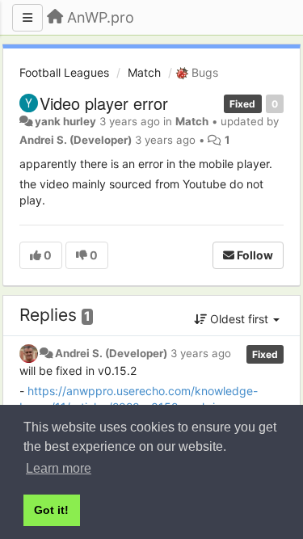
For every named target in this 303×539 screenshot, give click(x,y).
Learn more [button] (58, 468)
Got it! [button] (51, 509)
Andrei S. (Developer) (75, 139)
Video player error (104, 103)
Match (144, 72)
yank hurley (65, 121)
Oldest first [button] (239, 319)
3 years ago (200, 353)
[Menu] (27, 18)
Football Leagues (64, 72)
